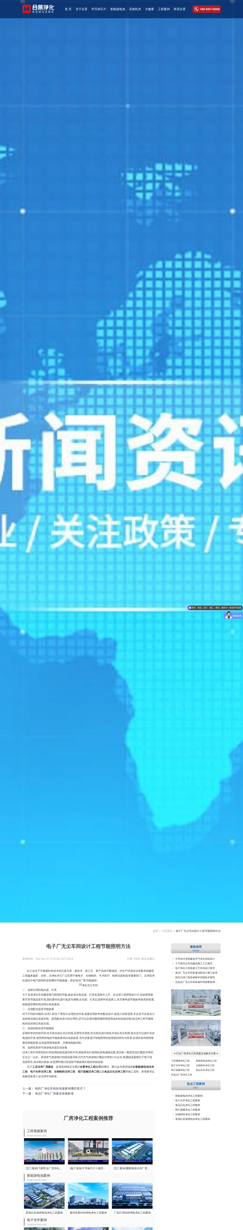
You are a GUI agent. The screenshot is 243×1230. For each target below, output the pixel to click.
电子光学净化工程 (180, 1065)
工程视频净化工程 (180, 1060)
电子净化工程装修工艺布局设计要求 (195, 968)
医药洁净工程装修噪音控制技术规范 (195, 977)
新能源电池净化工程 (206, 1060)
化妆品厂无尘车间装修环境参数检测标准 (197, 982)
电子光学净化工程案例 (187, 1100)
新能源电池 (117, 9)
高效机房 (135, 9)
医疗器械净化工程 (180, 1070)
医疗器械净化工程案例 (187, 1109)
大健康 (149, 9)
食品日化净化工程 (205, 1070)
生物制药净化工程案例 (187, 1114)
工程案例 (164, 9)
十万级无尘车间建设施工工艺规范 (193, 963)
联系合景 (180, 9)
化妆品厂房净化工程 (181, 1074)
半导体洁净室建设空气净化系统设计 (195, 958)
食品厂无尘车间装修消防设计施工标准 (196, 972)
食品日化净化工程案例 (187, 1105)
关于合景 (81, 9)
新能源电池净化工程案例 (188, 1095)
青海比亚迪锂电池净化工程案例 (192, 1119)
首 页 (68, 9)
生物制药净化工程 (205, 1065)
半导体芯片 (98, 9)
